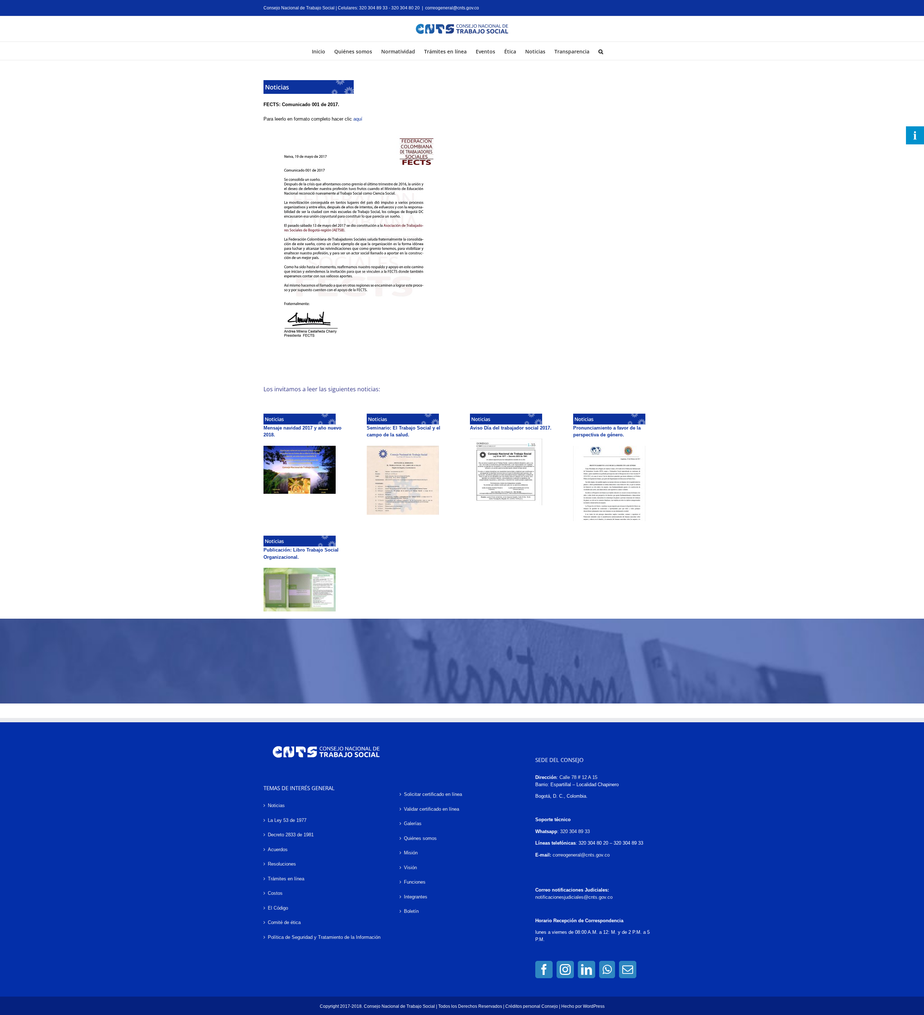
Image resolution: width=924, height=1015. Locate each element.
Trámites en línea (286, 878)
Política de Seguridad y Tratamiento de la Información (324, 937)
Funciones (415, 882)
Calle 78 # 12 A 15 (578, 777)
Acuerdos (278, 849)
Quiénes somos (420, 838)
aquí (357, 119)
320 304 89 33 (575, 831)
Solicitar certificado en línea (433, 794)
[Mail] (627, 969)
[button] (600, 51)
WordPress (594, 1006)
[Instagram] (565, 969)
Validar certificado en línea (431, 809)
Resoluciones (282, 864)
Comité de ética (284, 922)
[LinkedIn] (586, 969)
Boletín (411, 911)
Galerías (413, 823)
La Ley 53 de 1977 (287, 820)
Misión (411, 852)
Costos (275, 893)
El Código (278, 908)
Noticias (276, 805)
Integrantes (415, 896)
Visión (410, 867)
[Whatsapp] (607, 969)
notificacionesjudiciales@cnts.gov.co (574, 897)
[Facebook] (544, 969)
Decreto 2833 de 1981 (291, 834)
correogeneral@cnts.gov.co (452, 7)
